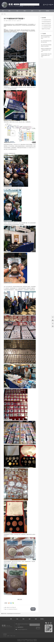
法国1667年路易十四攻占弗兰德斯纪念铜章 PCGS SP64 (46, 55)
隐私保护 (35, 640)
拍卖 (40, 10)
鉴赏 (32, 10)
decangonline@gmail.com (22, 629)
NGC (14, 635)
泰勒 (28, 6)
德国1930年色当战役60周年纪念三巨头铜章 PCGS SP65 (46, 37)
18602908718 (20, 627)
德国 (25, 6)
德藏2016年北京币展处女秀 (11, 607)
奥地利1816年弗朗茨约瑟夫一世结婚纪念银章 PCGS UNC (46, 50)
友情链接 (5, 634)
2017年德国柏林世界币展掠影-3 (47, 25)
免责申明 (28, 640)
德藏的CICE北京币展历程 (46, 28)
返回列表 (33, 609)
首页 (3, 10)
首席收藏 (4, 635)
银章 (32, 6)
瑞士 (27, 6)
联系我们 (47, 10)
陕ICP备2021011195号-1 (22, 640)
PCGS (11, 635)
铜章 (33, 6)
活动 (17, 10)
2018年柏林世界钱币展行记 (46, 21)
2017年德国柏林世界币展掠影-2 (12, 609)
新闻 (9, 10)
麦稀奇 (8, 635)
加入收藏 (20, 599)
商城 (24, 10)
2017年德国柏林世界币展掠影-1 (47, 26)
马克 (30, 6)
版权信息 (31, 640)
